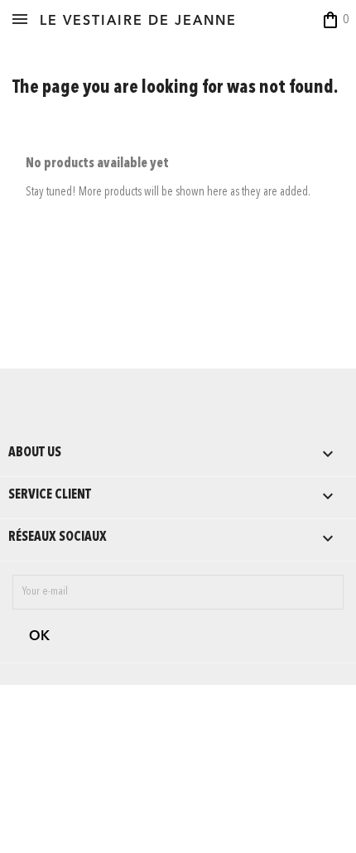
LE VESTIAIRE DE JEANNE (138, 21)
